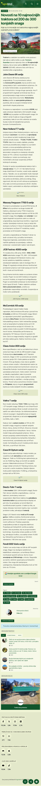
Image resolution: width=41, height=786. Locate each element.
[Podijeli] (30, 781)
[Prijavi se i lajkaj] (25, 781)
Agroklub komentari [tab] (7, 620)
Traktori (8, 593)
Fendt (7, 602)
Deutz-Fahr (30, 599)
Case (21, 599)
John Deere (17, 593)
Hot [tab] (3, 635)
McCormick (33, 596)
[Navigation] (37, 3)
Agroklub (19, 779)
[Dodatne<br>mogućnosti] (36, 781)
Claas (7, 599)
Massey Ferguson (11, 596)
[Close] (31, 3)
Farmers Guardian (8, 584)
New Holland (28, 593)
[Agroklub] (7, 3)
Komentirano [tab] (11, 635)
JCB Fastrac (23, 596)
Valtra (14, 599)
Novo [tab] (19, 635)
